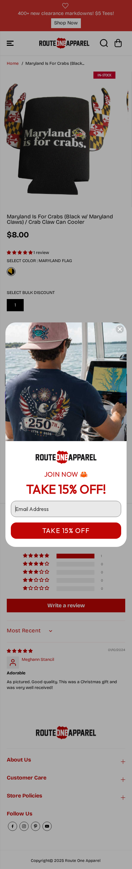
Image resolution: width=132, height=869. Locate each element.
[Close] (120, 329)
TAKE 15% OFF (66, 530)
